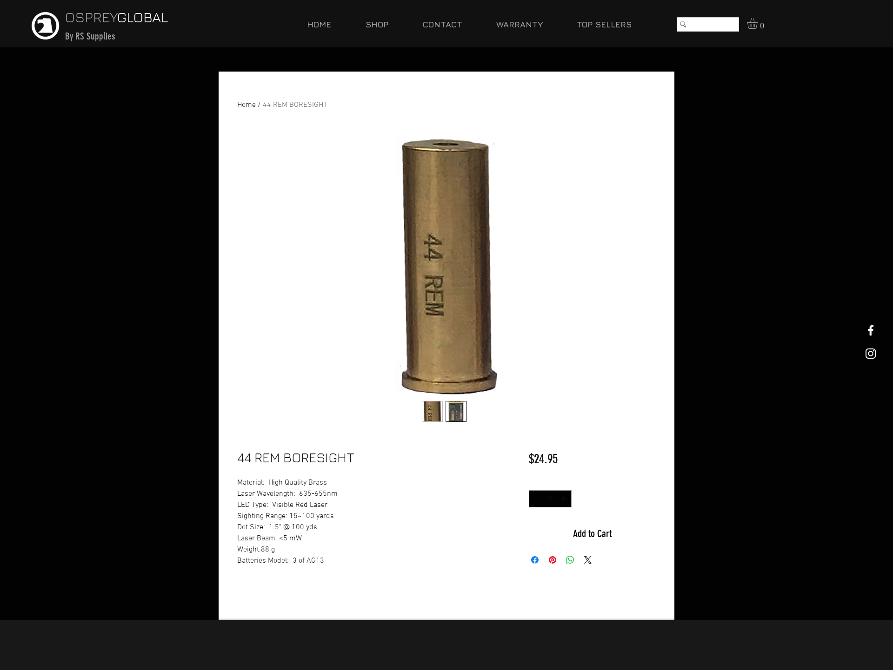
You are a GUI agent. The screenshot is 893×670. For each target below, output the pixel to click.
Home (246, 105)
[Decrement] (536, 499)
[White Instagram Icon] (871, 354)
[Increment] (564, 499)
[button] (758, 23)
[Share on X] (587, 559)
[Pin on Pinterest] (552, 559)
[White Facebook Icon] (871, 330)
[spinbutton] (550, 499)
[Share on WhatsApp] (570, 559)
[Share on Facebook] (534, 559)
